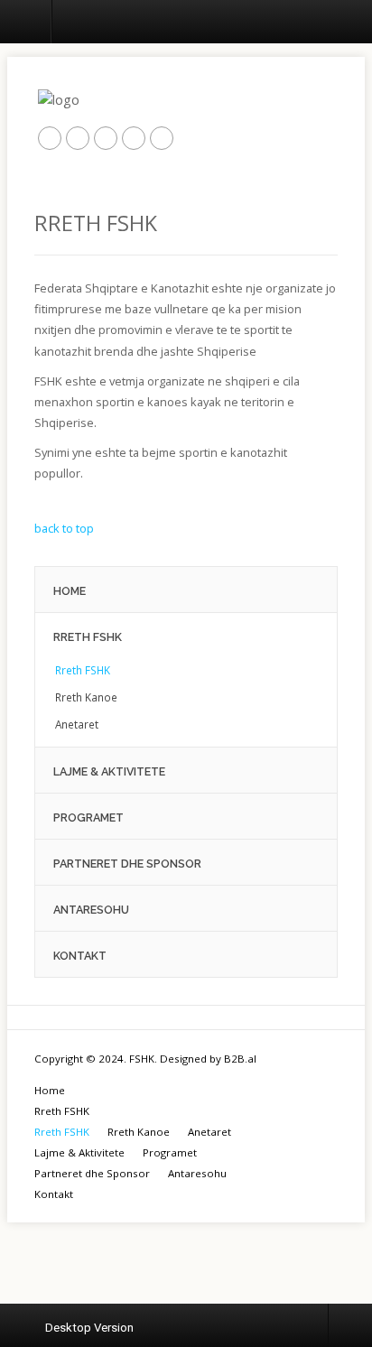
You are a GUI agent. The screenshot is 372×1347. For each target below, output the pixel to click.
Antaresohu (197, 1173)
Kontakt (53, 1194)
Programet (170, 1152)
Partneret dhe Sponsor (92, 1173)
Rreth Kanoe (138, 1131)
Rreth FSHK (61, 1111)
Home (49, 1090)
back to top (64, 528)
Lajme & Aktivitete (79, 1152)
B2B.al (240, 1058)
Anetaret (209, 1131)
